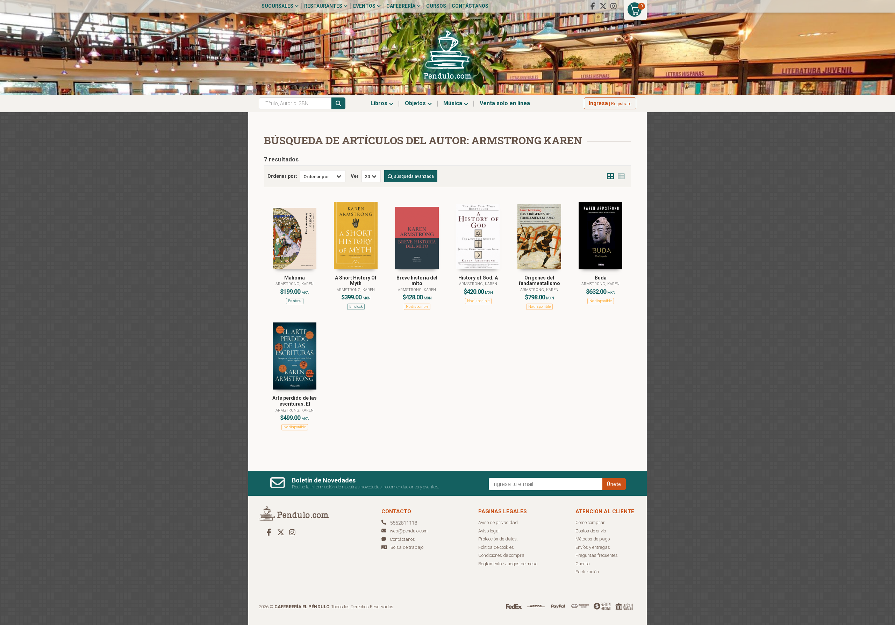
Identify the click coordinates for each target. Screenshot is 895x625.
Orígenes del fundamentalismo (539, 280)
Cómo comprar (590, 522)
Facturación (587, 571)
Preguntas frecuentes (596, 555)
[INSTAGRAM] (613, 6)
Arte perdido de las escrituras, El (294, 401)
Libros (380, 103)
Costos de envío (590, 530)
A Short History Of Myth (356, 280)
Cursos (436, 6)
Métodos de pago (592, 539)
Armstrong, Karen (294, 284)
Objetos (416, 103)
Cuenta (582, 563)
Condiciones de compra (501, 555)
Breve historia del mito (416, 280)
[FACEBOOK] (592, 6)
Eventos (365, 6)
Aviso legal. (489, 530)
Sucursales (278, 6)
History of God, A (478, 278)
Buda (601, 278)
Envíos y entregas (592, 547)
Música (453, 103)
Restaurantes (323, 6)
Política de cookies (496, 547)
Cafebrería (401, 6)
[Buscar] (338, 103)
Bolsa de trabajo (407, 547)
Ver (355, 176)
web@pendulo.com (409, 530)
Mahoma (294, 278)
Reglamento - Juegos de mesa (508, 563)
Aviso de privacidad (498, 522)
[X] (603, 6)
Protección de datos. (498, 539)
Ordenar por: (282, 176)
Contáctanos (470, 6)
